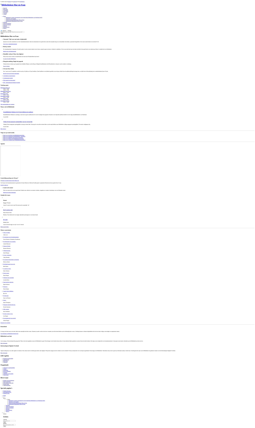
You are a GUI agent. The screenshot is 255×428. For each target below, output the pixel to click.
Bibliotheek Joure (4, 93)
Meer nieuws (3, 128)
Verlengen (5, 362)
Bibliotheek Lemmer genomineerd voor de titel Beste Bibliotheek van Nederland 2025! (24, 17)
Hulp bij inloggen (7, 381)
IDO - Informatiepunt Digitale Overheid (11, 82)
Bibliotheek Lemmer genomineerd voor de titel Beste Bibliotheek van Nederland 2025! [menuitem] (26, 400)
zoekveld (15, 1)
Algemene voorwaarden (11, 18)
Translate (5, 12)
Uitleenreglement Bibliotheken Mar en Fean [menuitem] (17, 403)
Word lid (5, 8)
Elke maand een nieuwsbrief (9, 80)
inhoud (9, 1)
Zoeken (4, 413)
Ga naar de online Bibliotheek (9, 58)
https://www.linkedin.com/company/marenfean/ (13, 137)
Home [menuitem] (4, 395)
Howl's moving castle (8, 210)
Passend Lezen (6, 393)
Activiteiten (5, 10)
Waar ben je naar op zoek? (6, 31)
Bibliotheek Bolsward (5, 87)
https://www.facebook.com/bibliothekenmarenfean (13, 135)
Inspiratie (5, 22)
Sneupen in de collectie (5, 322)
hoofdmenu (22, 1)
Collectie (5, 419)
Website (5, 423)
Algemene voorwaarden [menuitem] (13, 401)
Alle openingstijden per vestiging (7, 104)
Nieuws (4, 28)
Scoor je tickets (6, 66)
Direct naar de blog (5, 226)
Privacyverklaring (7, 371)
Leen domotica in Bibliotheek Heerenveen (9, 333)
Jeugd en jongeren (7, 24)
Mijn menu (5, 9)
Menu (4, 398)
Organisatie (5, 370)
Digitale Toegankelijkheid (8, 380)
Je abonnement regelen (8, 78)
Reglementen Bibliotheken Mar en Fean (14, 21)
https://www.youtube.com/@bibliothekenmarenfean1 (14, 140)
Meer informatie (4, 343)
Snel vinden (5, 11)
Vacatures (5, 372)
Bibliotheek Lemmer (5, 96)
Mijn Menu (5, 360)
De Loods (5, 219)
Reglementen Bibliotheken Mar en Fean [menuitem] (16, 404)
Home (4, 16)
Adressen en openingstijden (9, 367)
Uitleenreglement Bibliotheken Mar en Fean (15, 19)
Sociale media (6, 384)
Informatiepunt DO (7, 392)
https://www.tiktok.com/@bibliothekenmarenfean (13, 138)
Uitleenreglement (6, 385)
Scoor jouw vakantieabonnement (10, 44)
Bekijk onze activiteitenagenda (9, 51)
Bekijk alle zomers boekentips (9, 192)
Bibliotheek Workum (5, 100)
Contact (4, 14)
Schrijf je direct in (4, 185)
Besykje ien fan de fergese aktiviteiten (11, 73)
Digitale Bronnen (6, 391)
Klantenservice (6, 27)
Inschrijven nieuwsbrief (8, 358)
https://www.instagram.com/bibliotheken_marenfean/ (14, 136)
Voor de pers (5, 374)
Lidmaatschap (6, 359)
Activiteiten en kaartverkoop (9, 75)
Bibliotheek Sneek (4, 98)
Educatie (5, 25)
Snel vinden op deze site (8, 383)
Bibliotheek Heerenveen (6, 91)
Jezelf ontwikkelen (7, 23)
